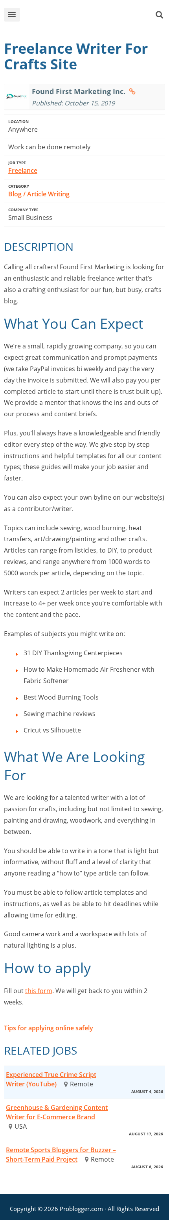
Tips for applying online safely (48, 1028)
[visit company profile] (132, 91)
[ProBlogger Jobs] (91, 16)
